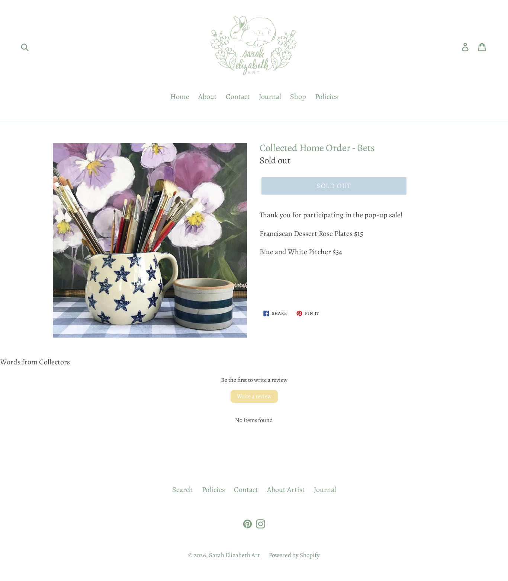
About (207, 97)
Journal (270, 97)
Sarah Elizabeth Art (234, 555)
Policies (326, 97)
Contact (238, 97)
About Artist (286, 490)
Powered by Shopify (294, 555)
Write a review (254, 396)
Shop (298, 97)
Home (179, 97)
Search (182, 490)
